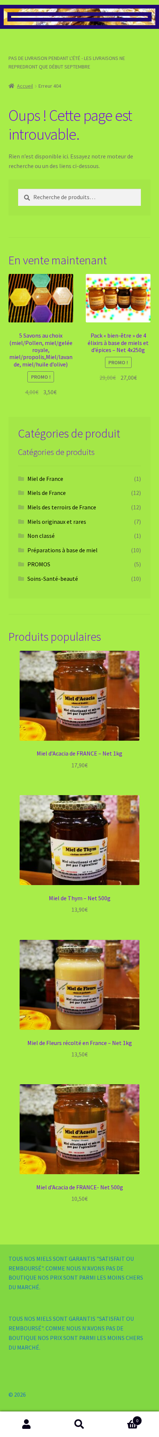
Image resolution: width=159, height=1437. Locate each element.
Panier (122, 1418)
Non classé (41, 535)
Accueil (25, 86)
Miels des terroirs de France (61, 507)
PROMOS (38, 564)
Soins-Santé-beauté (52, 578)
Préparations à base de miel (62, 550)
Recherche (79, 1424)
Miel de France (45, 478)
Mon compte (26, 1424)
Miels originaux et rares (56, 521)
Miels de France (46, 492)
